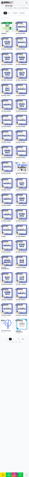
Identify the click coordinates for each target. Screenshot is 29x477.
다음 (23, 339)
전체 (5, 13)
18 (18, 339)
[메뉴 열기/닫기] (26, 2)
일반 (9, 13)
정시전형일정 (22, 13)
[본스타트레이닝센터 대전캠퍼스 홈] (7, 2)
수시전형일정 (14, 13)
